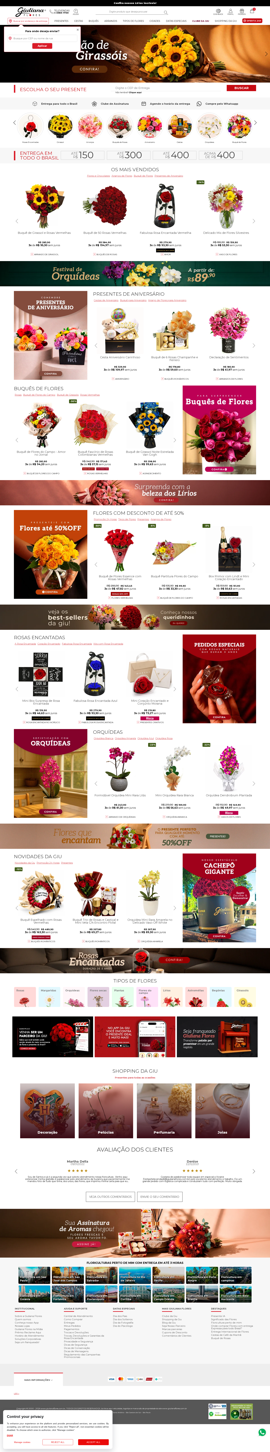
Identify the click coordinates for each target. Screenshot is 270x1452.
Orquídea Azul (146, 738)
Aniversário (150, 142)
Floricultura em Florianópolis (97, 1297)
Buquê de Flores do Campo (176, 598)
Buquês (94, 21)
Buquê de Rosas (220, 1338)
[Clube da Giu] (135, 1256)
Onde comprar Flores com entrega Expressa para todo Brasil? (232, 1327)
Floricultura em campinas (231, 1279)
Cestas (78, 21)
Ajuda (76, 14)
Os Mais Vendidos (135, 169)
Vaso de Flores (228, 254)
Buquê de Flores (239, 142)
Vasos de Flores (231, 817)
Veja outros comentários (110, 1197)
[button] (266, 53)
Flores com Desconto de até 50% (138, 513)
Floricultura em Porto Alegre (202, 1279)
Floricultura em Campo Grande (164, 1297)
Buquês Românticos (177, 379)
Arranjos (110, 21)
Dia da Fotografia (123, 1322)
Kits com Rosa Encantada (108, 643)
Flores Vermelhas (122, 598)
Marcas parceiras (172, 1329)
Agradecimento (152, 473)
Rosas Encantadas (231, 598)
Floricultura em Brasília (198, 1297)
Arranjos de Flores (122, 175)
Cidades (155, 21)
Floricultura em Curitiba (131, 1297)
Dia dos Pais (120, 1316)
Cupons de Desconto (174, 1332)
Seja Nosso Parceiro (173, 1325)
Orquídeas (209, 142)
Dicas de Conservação (77, 1348)
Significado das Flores (224, 1319)
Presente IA (218, 1316)
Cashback (218, 14)
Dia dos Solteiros (122, 1319)
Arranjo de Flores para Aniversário (167, 300)
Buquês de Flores (38, 388)
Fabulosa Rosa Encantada (77, 643)
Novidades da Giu (38, 856)
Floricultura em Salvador (97, 1279)
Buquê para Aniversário (133, 300)
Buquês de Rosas (119, 142)
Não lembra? (128, 92)
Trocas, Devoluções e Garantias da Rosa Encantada (84, 1337)
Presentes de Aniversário (169, 175)
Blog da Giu (169, 1322)
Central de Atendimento (78, 1316)
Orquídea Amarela (125, 738)
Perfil (231, 14)
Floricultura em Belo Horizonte (235, 1297)
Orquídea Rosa (163, 738)
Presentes (61, 21)
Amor (167, 254)
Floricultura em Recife (164, 1279)
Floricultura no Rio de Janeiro (133, 1279)
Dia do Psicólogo (123, 1325)
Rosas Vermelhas (90, 394)
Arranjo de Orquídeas (122, 817)
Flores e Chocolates (98, 175)
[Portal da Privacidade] (217, 1407)
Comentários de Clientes (176, 1335)
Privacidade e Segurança (78, 1341)
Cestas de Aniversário (106, 300)
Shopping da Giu (226, 21)
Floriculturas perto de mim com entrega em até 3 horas (135, 1263)
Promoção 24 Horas (105, 519)
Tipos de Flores (133, 21)
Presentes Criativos (152, 722)
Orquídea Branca (103, 738)
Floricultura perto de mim (226, 1322)
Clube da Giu (200, 21)
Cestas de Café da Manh (226, 1334)
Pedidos (242, 14)
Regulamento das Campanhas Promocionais (82, 1356)
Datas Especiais (176, 21)
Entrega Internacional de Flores (230, 1331)
